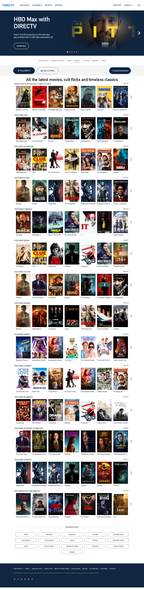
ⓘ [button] (52, 37)
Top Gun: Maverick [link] (71, 172)
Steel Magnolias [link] (21, 141)
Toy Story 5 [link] (68, 360)
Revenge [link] (67, 454)
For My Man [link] (85, 517)
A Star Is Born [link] (101, 423)
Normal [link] (50, 141)
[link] (23, 97)
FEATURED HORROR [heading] (22, 459)
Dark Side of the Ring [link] (104, 517)
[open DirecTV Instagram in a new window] (25, 579)
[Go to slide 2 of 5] (69, 52)
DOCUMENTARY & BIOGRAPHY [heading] (27, 491)
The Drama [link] (52, 423)
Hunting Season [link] (70, 110)
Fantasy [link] (95, 540)
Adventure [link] (49, 534)
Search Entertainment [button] (121, 71)
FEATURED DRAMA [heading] (22, 303)
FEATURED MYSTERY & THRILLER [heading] (28, 428)
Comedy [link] (95, 534)
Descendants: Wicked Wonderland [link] (59, 360)
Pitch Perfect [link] (36, 423)
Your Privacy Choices (63, 569)
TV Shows (86, 60)
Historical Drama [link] (118, 540)
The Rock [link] (19, 235)
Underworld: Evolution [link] (88, 204)
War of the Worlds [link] (71, 235)
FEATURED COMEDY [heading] (22, 365)
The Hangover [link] (101, 172)
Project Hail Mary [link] (119, 266)
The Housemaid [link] (70, 204)
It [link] (81, 235)
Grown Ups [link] (35, 391)
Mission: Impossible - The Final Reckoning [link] (46, 110)
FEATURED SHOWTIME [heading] (24, 146)
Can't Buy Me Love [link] (22, 391)
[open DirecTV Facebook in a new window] (18, 579)
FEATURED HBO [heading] (21, 115)
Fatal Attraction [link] (53, 517)
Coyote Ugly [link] (20, 423)
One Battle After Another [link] (56, 110)
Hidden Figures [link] (118, 235)
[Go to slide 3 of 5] (72, 52)
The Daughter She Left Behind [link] (123, 454)
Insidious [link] (68, 266)
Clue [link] (33, 172)
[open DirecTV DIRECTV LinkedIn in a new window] (14, 579)
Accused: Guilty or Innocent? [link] (41, 517)
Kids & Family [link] (49, 546)
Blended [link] (67, 423)
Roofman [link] (100, 110)
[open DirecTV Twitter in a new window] (21, 579)
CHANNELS (37, 5)
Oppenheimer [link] (36, 329)
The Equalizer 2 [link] (86, 141)
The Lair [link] (116, 485)
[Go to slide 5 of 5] (76, 52)
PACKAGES (24, 5)
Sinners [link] (99, 485)
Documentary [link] (49, 540)
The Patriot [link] (19, 266)
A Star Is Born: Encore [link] (120, 423)
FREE (103, 60)
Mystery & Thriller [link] (72, 546)
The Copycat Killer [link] (54, 454)
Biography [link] (72, 534)
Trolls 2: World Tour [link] (119, 360)
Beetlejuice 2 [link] (36, 235)
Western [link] (72, 552)
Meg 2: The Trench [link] (54, 235)
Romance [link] (95, 546)
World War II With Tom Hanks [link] (25, 517)
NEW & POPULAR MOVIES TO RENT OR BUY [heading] (32, 84)
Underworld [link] (52, 204)
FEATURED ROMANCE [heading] (23, 397)
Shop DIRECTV (25, 71)
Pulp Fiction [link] (85, 172)
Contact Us (112, 569)
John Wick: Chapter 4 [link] (104, 297)
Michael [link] (18, 204)
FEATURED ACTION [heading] (22, 271)
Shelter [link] (34, 204)
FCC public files (93, 569)
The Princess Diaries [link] (87, 360)
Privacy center (48, 569)
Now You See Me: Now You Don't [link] (124, 110)
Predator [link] (83, 485)
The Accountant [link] (37, 141)
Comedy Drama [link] (118, 534)
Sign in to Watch (48, 71)
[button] (139, 5)
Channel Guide (43, 60)
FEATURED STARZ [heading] (21, 178)
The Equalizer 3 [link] (118, 141)
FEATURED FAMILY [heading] (22, 334)
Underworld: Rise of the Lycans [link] (107, 204)
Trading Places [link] (102, 391)
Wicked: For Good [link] (22, 110)
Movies (77, 60)
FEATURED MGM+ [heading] (21, 240)
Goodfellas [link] (52, 329)
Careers (27, 569)
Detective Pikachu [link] (22, 360)
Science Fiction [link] (118, 546)
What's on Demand (58, 60)
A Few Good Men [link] (102, 329)
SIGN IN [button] (127, 5)
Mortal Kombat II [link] (102, 141)
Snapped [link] (68, 517)
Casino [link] (67, 329)
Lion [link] (114, 517)
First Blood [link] (51, 266)
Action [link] (26, 534)
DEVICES (58, 5)
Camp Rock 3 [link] (52, 391)
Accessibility (103, 569)
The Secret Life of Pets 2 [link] (105, 360)
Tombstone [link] (52, 297)
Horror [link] (26, 546)
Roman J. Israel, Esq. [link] (120, 204)
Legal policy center (36, 569)
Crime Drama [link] (26, 540)
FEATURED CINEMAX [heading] (23, 209)
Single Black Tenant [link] (87, 454)
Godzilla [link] (116, 172)
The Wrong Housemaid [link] (104, 454)
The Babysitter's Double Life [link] (41, 454)
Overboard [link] (84, 266)
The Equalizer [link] (69, 141)
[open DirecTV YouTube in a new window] (28, 579)
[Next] (139, 33)
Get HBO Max (21, 46)
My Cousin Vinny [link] (54, 172)
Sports (69, 60)
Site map (84, 569)
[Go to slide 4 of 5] (74, 52)
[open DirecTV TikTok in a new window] (32, 579)
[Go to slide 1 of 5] (67, 52)
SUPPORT (117, 5)
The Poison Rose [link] (37, 297)
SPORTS (48, 5)
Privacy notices (75, 569)
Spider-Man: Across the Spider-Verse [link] (44, 360)
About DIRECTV (18, 569)
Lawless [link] (116, 329)
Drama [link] (72, 540)
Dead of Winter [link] (86, 110)
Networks (95, 60)
